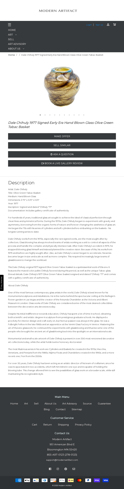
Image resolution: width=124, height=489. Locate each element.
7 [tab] (69, 115)
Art (10, 35)
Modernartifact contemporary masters (62, 10)
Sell (11, 39)
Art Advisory (17, 44)
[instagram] (58, 469)
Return (47, 424)
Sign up (99, 24)
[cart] (114, 24)
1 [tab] (40, 115)
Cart (34, 424)
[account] (108, 24)
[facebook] (50, 469)
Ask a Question (63, 154)
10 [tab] (83, 115)
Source (87, 403)
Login (89, 24)
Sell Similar (62, 145)
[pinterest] (65, 469)
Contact (61, 409)
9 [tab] (79, 115)
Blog (47, 409)
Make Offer (62, 136)
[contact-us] (73, 469)
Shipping (63, 424)
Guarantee (104, 403)
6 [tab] (64, 115)
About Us (14, 49)
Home (12, 30)
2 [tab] (45, 115)
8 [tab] (74, 115)
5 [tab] (59, 115)
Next (100, 87)
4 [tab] (54, 115)
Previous (23, 87)
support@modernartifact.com (62, 460)
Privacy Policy (83, 424)
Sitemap (77, 409)
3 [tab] (50, 115)
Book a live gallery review (63, 163)
